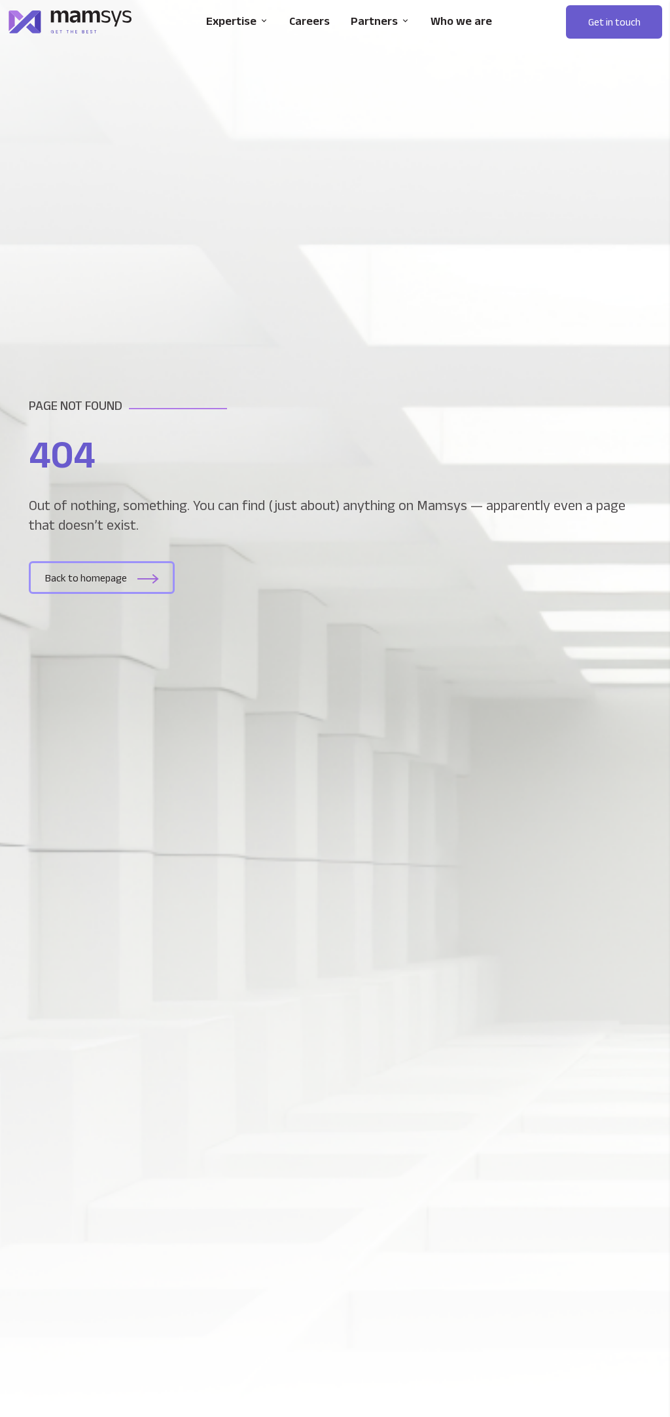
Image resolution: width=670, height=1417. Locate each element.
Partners (374, 21)
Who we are (461, 21)
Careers (309, 21)
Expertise (231, 21)
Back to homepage (86, 577)
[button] (614, 22)
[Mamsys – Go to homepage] (70, 22)
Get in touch (614, 22)
